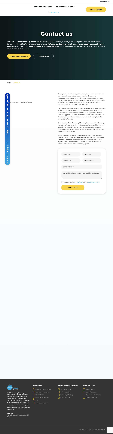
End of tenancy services (64, 7)
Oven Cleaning (65, 397)
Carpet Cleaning (65, 389)
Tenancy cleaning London (43, 389)
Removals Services (91, 397)
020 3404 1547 (105, 1)
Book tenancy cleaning (42, 403)
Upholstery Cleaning (66, 395)
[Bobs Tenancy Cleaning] (11, 9)
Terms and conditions (42, 397)
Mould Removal (90, 389)
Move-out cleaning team (43, 7)
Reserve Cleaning (96, 10)
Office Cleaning (65, 392)
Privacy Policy (39, 395)
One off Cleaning (91, 392)
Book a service (53, 12)
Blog (36, 400)
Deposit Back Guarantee (93, 395)
